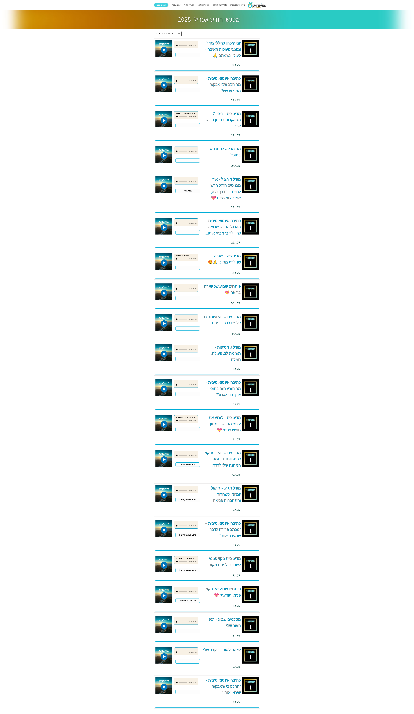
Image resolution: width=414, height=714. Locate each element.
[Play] (177, 46)
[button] (176, 5)
